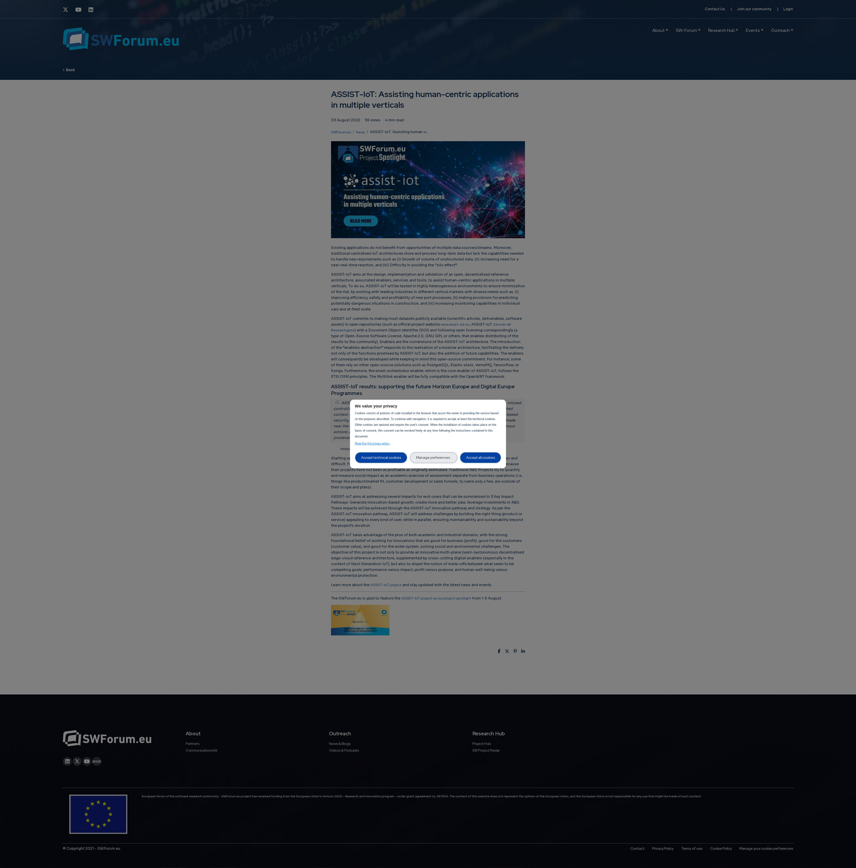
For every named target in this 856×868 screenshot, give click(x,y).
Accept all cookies (480, 457)
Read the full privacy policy (373, 443)
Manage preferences (433, 457)
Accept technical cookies (381, 457)
